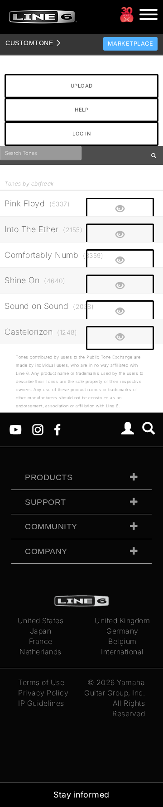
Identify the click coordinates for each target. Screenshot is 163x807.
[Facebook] (57, 429)
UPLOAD (82, 86)
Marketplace (130, 43)
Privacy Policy (43, 692)
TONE (29, 43)
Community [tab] (51, 526)
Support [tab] (45, 502)
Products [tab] (48, 477)
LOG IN (81, 134)
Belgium (122, 641)
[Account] (127, 429)
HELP (81, 110)
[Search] (148, 429)
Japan (41, 630)
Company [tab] (46, 551)
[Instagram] (38, 429)
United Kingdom (122, 620)
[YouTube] (15, 429)
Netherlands (40, 651)
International (122, 651)
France (41, 641)
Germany (122, 630)
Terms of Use (41, 682)
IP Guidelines (41, 703)
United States (41, 620)
